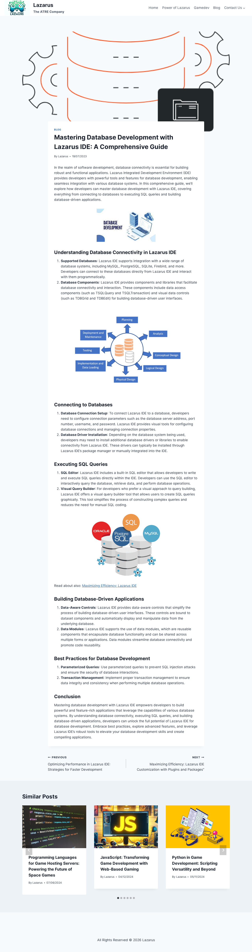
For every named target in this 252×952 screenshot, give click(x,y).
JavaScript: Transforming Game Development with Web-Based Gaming (124, 863)
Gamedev (201, 8)
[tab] (118, 898)
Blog (216, 8)
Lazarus (63, 156)
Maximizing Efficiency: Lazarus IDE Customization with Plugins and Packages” (170, 763)
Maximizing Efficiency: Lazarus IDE (109, 586)
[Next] (223, 850)
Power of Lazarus (176, 8)
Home (153, 8)
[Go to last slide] (29, 850)
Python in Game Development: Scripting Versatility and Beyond (195, 863)
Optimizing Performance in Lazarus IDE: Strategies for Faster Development (79, 763)
